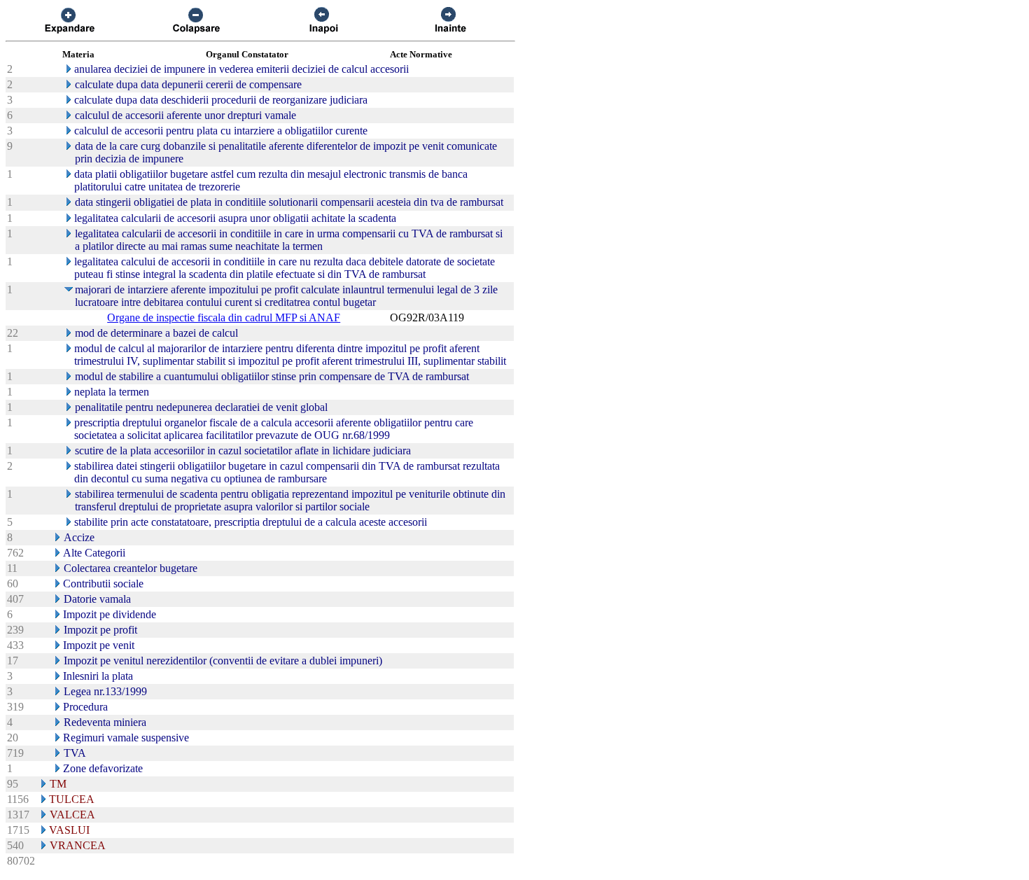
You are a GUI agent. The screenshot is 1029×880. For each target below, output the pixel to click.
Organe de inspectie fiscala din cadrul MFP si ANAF (223, 317)
